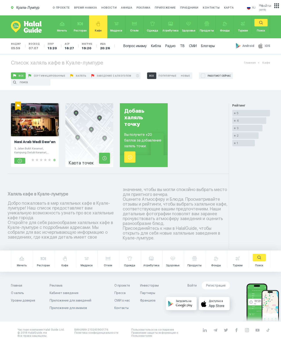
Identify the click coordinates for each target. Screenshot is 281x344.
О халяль (17, 293)
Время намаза (85, 7)
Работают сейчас (219, 75)
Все (21, 75)
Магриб (87, 46)
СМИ (193, 46)
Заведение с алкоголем (114, 75)
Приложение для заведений (70, 300)
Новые (185, 75)
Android (248, 46)
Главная (250, 62)
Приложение (165, 7)
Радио (170, 46)
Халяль (81, 75)
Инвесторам (149, 285)
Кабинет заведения (64, 293)
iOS (267, 46)
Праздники (189, 7)
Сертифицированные (49, 75)
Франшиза (147, 300)
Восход (34, 46)
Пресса (120, 293)
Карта (229, 7)
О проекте (61, 7)
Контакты (211, 7)
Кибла (156, 46)
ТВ (182, 46)
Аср (69, 46)
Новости (109, 7)
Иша (105, 46)
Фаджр (16, 46)
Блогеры (208, 46)
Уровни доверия (23, 300)
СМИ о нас (122, 300)
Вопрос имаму (135, 46)
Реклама (143, 7)
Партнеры (147, 293)
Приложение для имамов (68, 308)
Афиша (126, 7)
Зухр (52, 46)
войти (266, 6)
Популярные (168, 75)
